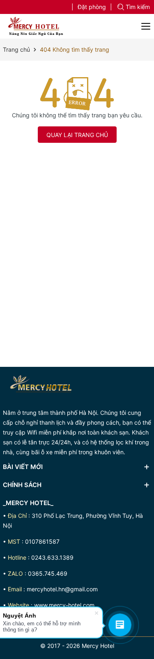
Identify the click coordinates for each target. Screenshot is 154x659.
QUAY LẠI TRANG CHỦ (77, 134)
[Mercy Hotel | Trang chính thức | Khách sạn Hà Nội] (33, 26)
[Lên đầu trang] (145, 508)
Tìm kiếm (138, 6)
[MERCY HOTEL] (43, 386)
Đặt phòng (92, 6)
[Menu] (146, 26)
